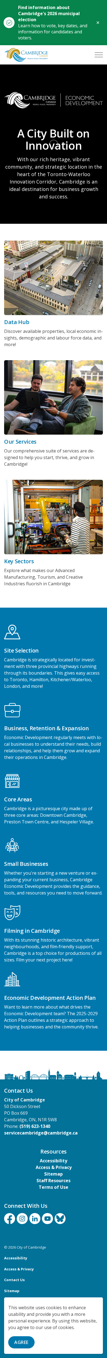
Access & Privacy (54, 1167)
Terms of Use (53, 1187)
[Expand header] (99, 54)
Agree (21, 1342)
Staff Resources (53, 1181)
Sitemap (53, 1174)
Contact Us (14, 1279)
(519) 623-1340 (34, 1126)
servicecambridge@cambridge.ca (41, 1133)
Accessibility (53, 1161)
